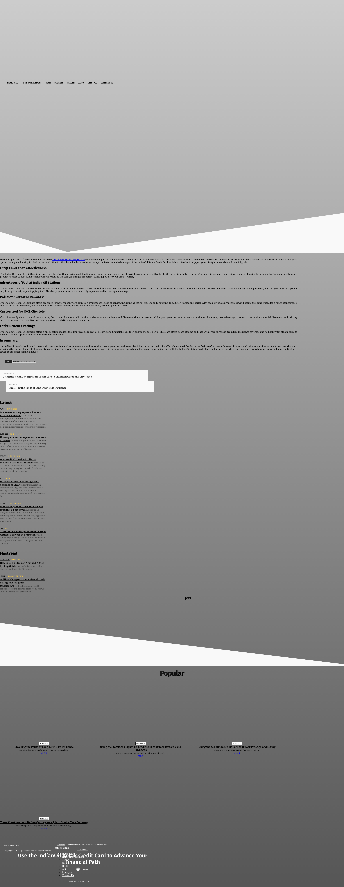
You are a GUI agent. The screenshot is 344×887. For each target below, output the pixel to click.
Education (5, 560)
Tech (2, 478)
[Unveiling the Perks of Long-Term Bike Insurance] (44, 712)
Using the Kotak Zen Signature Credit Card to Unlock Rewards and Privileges (47, 376)
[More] (100, 361)
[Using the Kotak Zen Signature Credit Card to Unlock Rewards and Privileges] (141, 712)
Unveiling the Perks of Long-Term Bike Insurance (37, 388)
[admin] (78, 869)
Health (3, 576)
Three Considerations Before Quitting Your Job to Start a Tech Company (44, 822)
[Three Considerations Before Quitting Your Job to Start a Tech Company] (44, 788)
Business (4, 434)
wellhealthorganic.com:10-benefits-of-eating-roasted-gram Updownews (22, 582)
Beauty (3, 456)
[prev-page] (170, 833)
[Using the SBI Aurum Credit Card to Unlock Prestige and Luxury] (237, 712)
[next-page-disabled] (173, 833)
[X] (71, 360)
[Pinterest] (80, 360)
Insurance (61, 845)
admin (86, 869)
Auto (2, 409)
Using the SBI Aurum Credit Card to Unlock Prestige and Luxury (237, 747)
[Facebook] (61, 360)
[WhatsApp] (90, 360)
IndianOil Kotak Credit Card (24, 361)
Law (1, 528)
